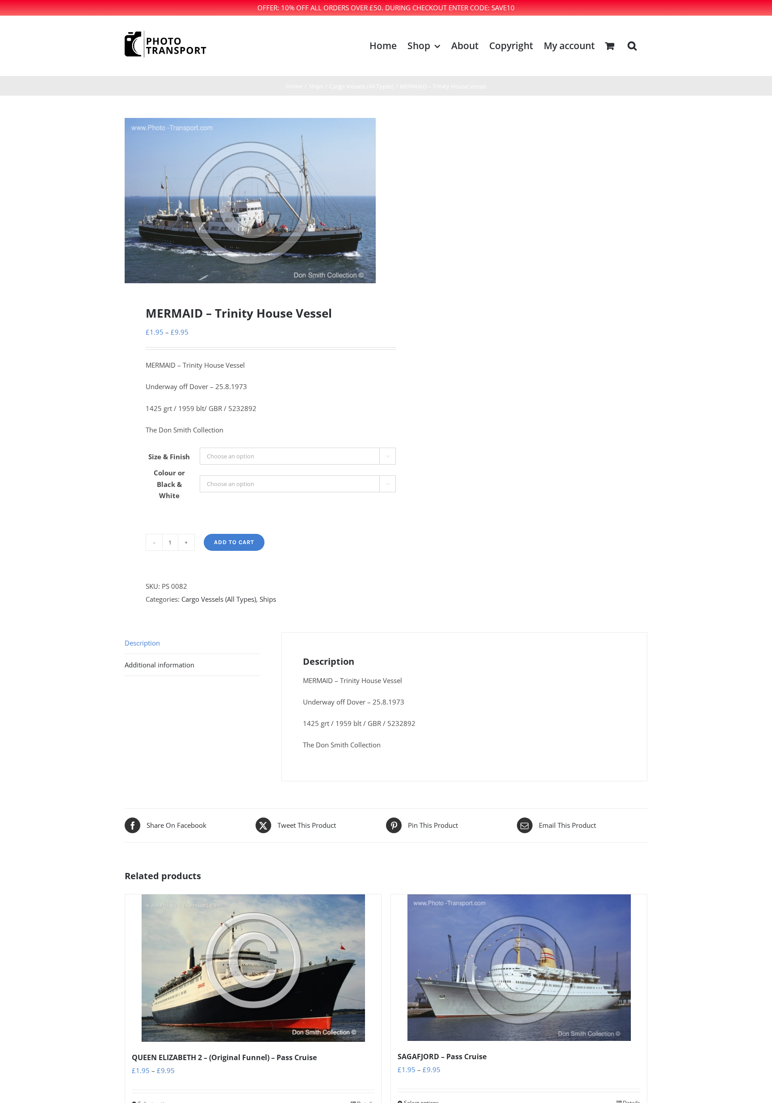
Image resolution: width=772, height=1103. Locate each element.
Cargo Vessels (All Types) (218, 599)
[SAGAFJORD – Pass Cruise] (519, 967)
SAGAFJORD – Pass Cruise (442, 1056)
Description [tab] (142, 642)
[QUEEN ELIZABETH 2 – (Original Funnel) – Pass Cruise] (253, 968)
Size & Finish (169, 456)
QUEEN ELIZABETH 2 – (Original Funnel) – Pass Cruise (224, 1057)
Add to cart (234, 542)
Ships (268, 599)
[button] (632, 46)
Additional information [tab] (159, 664)
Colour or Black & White (169, 484)
